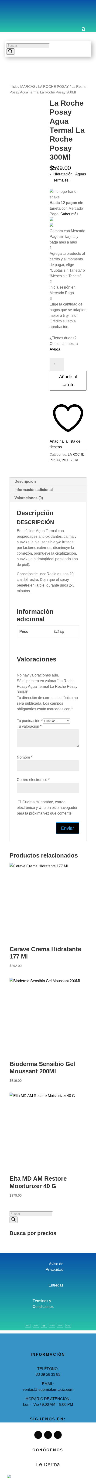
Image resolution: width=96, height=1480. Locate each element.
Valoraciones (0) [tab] (28, 498)
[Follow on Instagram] (22, 10)
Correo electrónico (33, 780)
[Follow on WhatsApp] (32, 10)
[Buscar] (10, 51)
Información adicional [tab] (33, 490)
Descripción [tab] (25, 481)
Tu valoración (29, 726)
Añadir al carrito (68, 380)
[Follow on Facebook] (13, 10)
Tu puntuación (30, 721)
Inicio (13, 87)
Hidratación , (64, 174)
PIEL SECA (70, 460)
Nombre (24, 757)
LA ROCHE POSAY (53, 87)
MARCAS (27, 87)
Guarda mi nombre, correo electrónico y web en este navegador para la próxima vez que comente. (47, 807)
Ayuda (55, 349)
